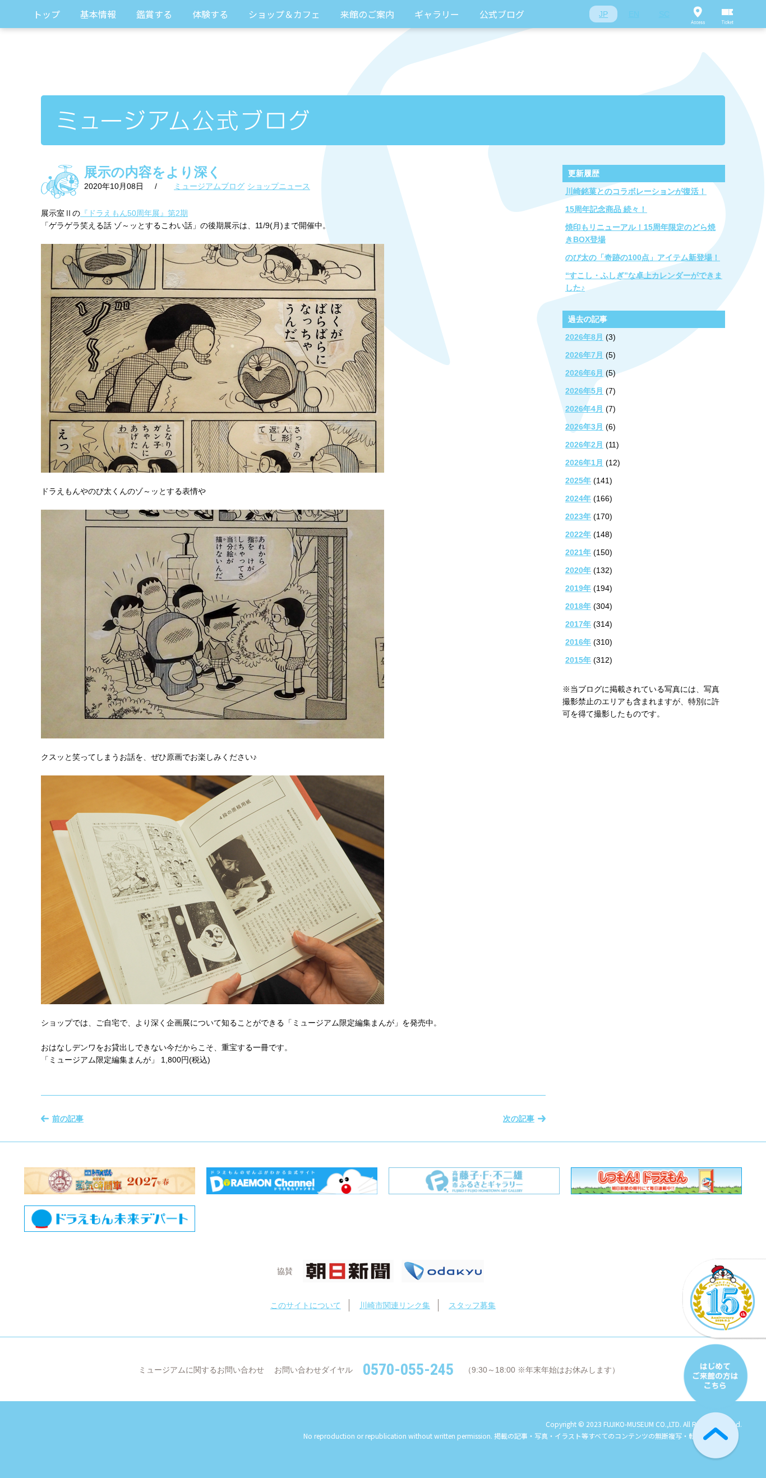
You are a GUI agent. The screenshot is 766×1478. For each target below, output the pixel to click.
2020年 (578, 570)
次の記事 (518, 1118)
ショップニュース (278, 186)
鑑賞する (154, 14)
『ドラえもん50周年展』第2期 (134, 213)
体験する (210, 14)
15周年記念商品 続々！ (606, 209)
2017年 (578, 624)
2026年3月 (584, 426)
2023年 (578, 516)
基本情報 (98, 14)
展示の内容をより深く (153, 171)
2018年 (578, 606)
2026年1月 (584, 462)
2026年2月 (584, 444)
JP (603, 14)
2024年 (578, 498)
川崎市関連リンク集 (394, 1305)
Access (698, 14)
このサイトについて (305, 1305)
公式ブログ (501, 14)
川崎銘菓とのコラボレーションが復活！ (636, 191)
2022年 (578, 534)
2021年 (578, 552)
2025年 (578, 480)
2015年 (578, 659)
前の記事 (68, 1118)
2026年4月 (584, 408)
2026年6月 (584, 372)
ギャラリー (436, 14)
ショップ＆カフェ (284, 14)
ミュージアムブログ (209, 186)
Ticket (728, 14)
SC (664, 14)
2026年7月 (584, 354)
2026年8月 (584, 336)
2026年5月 (584, 390)
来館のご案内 (367, 14)
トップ (46, 14)
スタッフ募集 (472, 1305)
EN (634, 14)
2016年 (578, 642)
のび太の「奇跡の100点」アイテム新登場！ (642, 257)
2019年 (578, 588)
